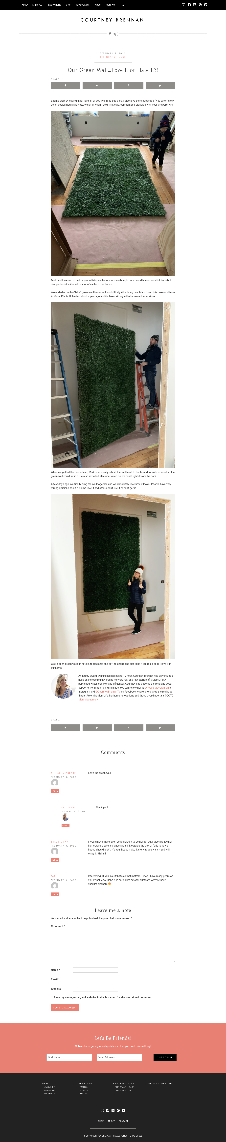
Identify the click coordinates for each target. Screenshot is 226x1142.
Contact (111, 5)
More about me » (88, 699)
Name (55, 969)
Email (55, 979)
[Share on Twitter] (97, 85)
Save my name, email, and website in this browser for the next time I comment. (103, 997)
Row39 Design (83, 5)
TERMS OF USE (135, 1136)
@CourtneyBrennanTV (107, 691)
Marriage (49, 1093)
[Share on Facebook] (65, 85)
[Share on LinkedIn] (160, 85)
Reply (54, 791)
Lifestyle (37, 5)
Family (24, 5)
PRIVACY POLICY (119, 1136)
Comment (58, 926)
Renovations (54, 5)
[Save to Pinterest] (128, 85)
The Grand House (113, 57)
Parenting (49, 1090)
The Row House (123, 1090)
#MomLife (49, 1087)
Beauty (83, 1093)
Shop (68, 5)
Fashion (84, 1087)
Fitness (84, 1090)
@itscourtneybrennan (156, 687)
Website (56, 988)
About (98, 5)
